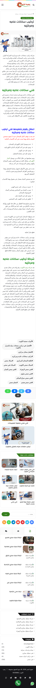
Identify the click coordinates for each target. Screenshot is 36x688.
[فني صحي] (9, 495)
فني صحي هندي (26, 382)
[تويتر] (21, 391)
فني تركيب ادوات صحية (26, 656)
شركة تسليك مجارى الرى (14, 582)
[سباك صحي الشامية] (28, 594)
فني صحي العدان (9, 369)
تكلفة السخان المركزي (24, 361)
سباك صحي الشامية (15, 591)
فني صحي (14, 502)
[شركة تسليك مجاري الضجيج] (28, 540)
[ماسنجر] (15, 391)
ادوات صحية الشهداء (11, 469)
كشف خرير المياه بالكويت (27, 485)
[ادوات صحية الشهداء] (9, 463)
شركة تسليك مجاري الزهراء (13, 573)
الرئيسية (30, 14)
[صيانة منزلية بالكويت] (28, 603)
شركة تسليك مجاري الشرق (13, 555)
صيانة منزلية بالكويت (15, 600)
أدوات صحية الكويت (25, 341)
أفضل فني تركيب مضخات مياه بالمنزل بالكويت (17, 347)
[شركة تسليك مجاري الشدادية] (28, 567)
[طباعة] (18, 395)
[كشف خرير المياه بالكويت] (26, 479)
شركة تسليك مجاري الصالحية (12, 546)
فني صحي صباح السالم (24, 378)
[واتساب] (8, 391)
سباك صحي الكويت (25, 365)
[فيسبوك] (28, 391)
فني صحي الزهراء (26, 369)
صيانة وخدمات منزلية (21, 14)
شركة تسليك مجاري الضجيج (13, 537)
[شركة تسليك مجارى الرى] (28, 585)
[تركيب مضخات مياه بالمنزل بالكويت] (9, 479)
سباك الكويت (29, 647)
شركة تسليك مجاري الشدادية (12, 564)
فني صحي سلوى (26, 374)
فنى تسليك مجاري (27, 653)
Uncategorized (28, 644)
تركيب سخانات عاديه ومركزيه (22, 356)
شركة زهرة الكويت (26, 267)
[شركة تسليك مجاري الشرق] (28, 558)
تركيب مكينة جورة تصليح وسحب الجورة (27, 503)
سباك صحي (8, 361)
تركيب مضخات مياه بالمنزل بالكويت (11, 486)
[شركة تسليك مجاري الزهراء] (28, 576)
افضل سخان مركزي (25, 352)
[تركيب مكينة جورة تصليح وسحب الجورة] (26, 495)
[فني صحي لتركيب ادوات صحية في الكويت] (26, 463)
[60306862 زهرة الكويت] (23, 5)
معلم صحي (13, 382)
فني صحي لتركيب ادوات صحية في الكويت (27, 470)
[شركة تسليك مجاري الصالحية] (28, 549)
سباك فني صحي (9, 365)
